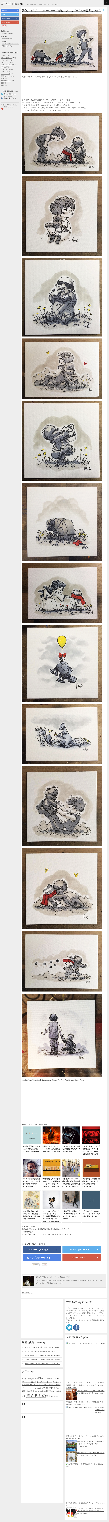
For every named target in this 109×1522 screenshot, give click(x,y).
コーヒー (56, 1382)
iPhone (41, 1378)
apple (26, 1378)
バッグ (35, 1385)
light (54, 1378)
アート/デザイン (7, 39)
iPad (36, 1378)
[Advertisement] (43, 88)
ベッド (29, 1388)
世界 (53, 1387)
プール (24, 1388)
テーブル (29, 1384)
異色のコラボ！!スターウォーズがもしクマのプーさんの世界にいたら (61, 10)
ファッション (5, 69)
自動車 (58, 1391)
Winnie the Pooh (13, 44)
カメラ (28, 1382)
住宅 (24, 1391)
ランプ (48, 1388)
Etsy (29, 1378)
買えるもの (36, 1395)
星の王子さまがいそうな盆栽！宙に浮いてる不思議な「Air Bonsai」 (46, 1229)
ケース (39, 1382)
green (33, 1378)
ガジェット (5, 62)
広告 (2, 78)
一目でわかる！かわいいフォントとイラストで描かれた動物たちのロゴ (91, 1213)
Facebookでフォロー (10, 98)
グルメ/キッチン (6, 65)
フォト (3, 71)
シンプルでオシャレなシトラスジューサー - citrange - (85, 1382)
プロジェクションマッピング (49, 1384)
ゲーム (3, 67)
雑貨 (2, 85)
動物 (28, 1391)
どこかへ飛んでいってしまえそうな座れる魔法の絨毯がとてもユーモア (47, 1234)
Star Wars (5, 44)
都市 (52, 1396)
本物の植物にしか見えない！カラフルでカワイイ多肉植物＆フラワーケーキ (43, 1364)
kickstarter (49, 1378)
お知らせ (4, 55)
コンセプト (47, 1381)
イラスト (4, 46)
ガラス (33, 1382)
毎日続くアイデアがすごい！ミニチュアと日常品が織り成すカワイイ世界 (51, 1148)
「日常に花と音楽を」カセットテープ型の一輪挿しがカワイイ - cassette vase (43, 1359)
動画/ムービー (6, 76)
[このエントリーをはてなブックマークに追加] (103, 10)
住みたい (59, 1388)
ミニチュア (40, 1388)
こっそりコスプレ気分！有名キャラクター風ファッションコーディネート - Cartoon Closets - (90, 1510)
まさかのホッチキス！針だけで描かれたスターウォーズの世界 (71, 1148)
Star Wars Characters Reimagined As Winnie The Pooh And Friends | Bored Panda (54, 1080)
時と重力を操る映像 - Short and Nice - (99, 1409)
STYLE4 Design (12, 3)
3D (23, 1378)
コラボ (10, 46)
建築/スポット (6, 81)
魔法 (56, 1396)
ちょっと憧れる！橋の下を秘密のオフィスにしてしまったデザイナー (43, 1351)
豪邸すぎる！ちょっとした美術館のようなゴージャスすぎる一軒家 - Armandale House (90, 1443)
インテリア (5, 60)
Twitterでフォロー (10, 94)
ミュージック (5, 74)
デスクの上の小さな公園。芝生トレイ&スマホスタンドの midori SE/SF (43, 1347)
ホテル (34, 1388)
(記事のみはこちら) (8, 96)
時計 (36, 1391)
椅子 (48, 1391)
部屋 (48, 1396)
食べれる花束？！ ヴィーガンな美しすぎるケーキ (42, 1355)
